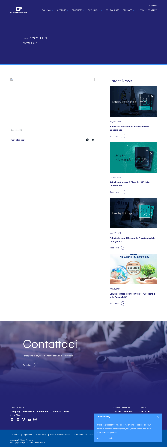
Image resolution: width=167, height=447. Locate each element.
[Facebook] (12, 419)
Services (57, 411)
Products (128, 411)
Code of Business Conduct (60, 434)
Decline (111, 438)
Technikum (29, 411)
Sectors (117, 411)
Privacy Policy (41, 434)
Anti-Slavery (15, 434)
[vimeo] (23, 419)
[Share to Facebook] (87, 139)
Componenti (43, 411)
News (66, 411)
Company (15, 411)
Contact (142, 407)
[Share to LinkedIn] (93, 139)
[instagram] (35, 419)
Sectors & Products (122, 407)
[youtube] (29, 419)
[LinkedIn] (17, 419)
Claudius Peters (17, 407)
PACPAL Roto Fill (39, 38)
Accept (100, 438)
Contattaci (145, 411)
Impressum (27, 434)
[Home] (18, 10)
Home (26, 38)
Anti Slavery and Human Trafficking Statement (91, 434)
